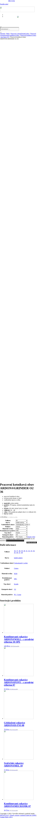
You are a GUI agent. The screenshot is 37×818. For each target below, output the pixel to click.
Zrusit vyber (31, 537)
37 (17, 551)
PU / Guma (17, 594)
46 (17, 552)
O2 (15, 589)
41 (26, 551)
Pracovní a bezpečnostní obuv (20, 33)
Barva (8, 522)
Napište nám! (4, 4)
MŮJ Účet (11, 1)
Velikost (7, 520)
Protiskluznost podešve (7, 531)
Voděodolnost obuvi (7, 524)
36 (15, 551)
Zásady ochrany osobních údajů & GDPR (23, 815)
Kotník (16, 584)
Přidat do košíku (31, 542)
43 (31, 551)
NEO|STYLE (4, 815)
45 (15, 552)
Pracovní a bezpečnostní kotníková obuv (18, 34)
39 (22, 551)
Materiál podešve (8, 537)
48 (22, 552)
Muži (7, 33)
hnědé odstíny (18, 558)
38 (19, 551)
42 (29, 551)
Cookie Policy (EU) (6, 817)
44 (34, 551)
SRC (15, 579)
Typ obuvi (7, 533)
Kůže (15, 573)
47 (19, 552)
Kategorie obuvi (7, 535)
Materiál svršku (7, 529)
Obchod (2, 33)
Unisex (16, 568)
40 (24, 551)
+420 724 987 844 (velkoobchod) (16, 20)
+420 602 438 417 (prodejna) (14, 18)
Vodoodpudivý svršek (21, 563)
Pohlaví (7, 526)
